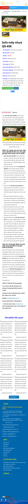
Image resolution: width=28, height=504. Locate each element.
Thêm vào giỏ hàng (7, 88)
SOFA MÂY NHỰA (16, 11)
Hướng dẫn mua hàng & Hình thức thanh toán (14, 462)
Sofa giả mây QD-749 (7, 393)
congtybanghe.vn (11, 434)
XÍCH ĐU (5, 454)
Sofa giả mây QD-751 (7, 374)
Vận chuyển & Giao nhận (9, 464)
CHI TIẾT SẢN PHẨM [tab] (6, 112)
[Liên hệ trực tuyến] (16, 501)
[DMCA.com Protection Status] (6, 496)
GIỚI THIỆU (6, 444)
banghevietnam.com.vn (12, 429)
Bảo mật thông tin (7, 470)
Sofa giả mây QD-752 (21, 356)
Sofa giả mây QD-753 (7, 356)
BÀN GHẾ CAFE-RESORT (9, 448)
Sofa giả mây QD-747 (21, 393)
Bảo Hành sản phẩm (8, 466)
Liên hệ (16, 88)
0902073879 (13, 7)
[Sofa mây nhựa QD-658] (14, 23)
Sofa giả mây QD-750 (21, 374)
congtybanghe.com (11, 436)
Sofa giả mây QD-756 (7, 337)
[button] (24, 23)
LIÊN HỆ (5, 446)
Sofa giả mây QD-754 (21, 337)
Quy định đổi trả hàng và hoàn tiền (11, 468)
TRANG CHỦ (6, 442)
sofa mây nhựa (19, 304)
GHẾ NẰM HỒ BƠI (7, 450)
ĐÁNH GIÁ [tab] (14, 112)
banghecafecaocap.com (13, 298)
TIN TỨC (5, 456)
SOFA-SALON (7, 11)
